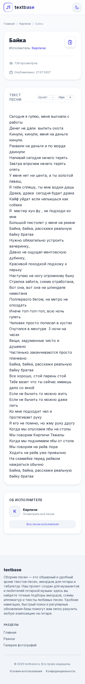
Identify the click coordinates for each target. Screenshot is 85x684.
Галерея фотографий (20, 645)
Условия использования (26, 671)
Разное (9, 639)
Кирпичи (25, 23)
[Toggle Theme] (77, 7)
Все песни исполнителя (43, 524)
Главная (9, 23)
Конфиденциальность (60, 671)
